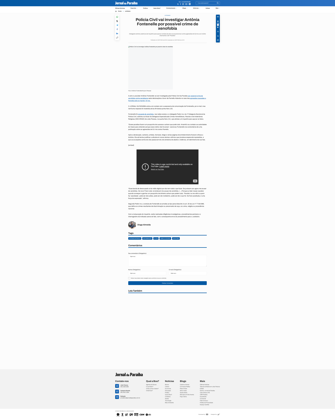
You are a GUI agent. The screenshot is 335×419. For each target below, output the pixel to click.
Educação (168, 390)
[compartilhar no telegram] (117, 25)
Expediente (203, 396)
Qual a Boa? (157, 8)
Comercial (203, 398)
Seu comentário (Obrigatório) (137, 253)
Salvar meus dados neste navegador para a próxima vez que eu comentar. (148, 278)
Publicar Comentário (167, 283)
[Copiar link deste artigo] (117, 38)
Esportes (133, 8)
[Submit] (217, 3)
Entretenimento (170, 8)
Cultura (167, 386)
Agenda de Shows (151, 384)
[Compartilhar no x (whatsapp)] (117, 21)
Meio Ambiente (169, 402)
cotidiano (128, 11)
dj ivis (156, 238)
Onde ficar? (149, 390)
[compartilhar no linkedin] (117, 33)
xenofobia (176, 238)
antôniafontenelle (134, 238)
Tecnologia (168, 400)
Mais (217, 8)
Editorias (196, 8)
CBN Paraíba (203, 394)
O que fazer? (149, 386)
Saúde (167, 398)
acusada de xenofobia (146, 114)
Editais (208, 8)
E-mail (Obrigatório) (175, 269)
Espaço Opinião (204, 404)
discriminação (147, 238)
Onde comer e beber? (152, 388)
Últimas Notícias (120, 8)
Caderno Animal (184, 384)
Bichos (167, 384)
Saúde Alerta (183, 392)
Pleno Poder (183, 388)
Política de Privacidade (206, 402)
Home (120, 11)
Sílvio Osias (183, 390)
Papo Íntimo (183, 396)
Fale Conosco (204, 400)
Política (145, 8)
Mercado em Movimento (187, 394)
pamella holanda (165, 238)
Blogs (184, 8)
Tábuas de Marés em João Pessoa (210, 386)
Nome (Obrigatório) (134, 269)
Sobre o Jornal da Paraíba (207, 390)
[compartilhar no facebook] (117, 29)
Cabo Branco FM (205, 392)
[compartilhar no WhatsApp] (117, 17)
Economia (168, 388)
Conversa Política (185, 386)
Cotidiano (168, 396)
